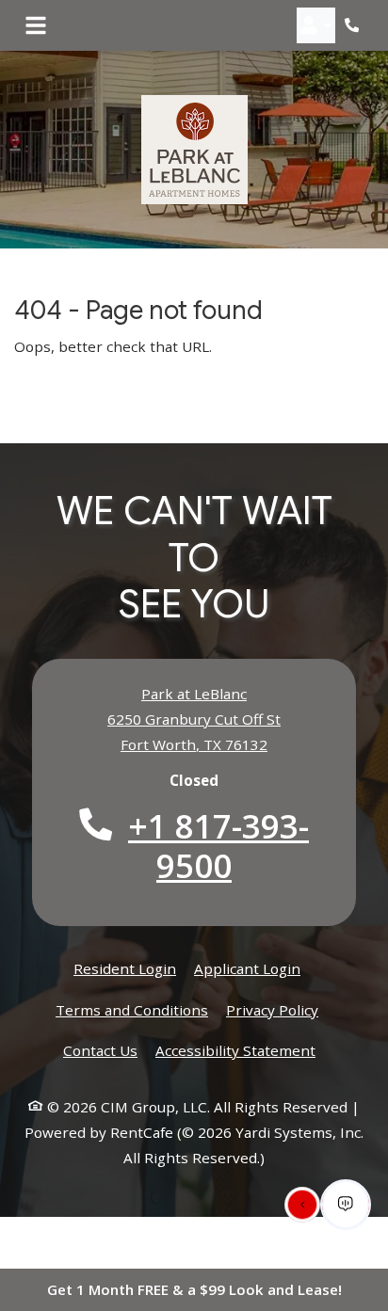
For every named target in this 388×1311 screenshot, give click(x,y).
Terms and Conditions (132, 1009)
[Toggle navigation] (36, 25)
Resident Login (124, 968)
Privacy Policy (272, 1009)
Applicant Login (247, 968)
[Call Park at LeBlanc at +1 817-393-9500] (354, 25)
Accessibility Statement (235, 1050)
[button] (316, 25)
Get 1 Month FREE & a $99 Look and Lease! (194, 1289)
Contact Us (100, 1050)
